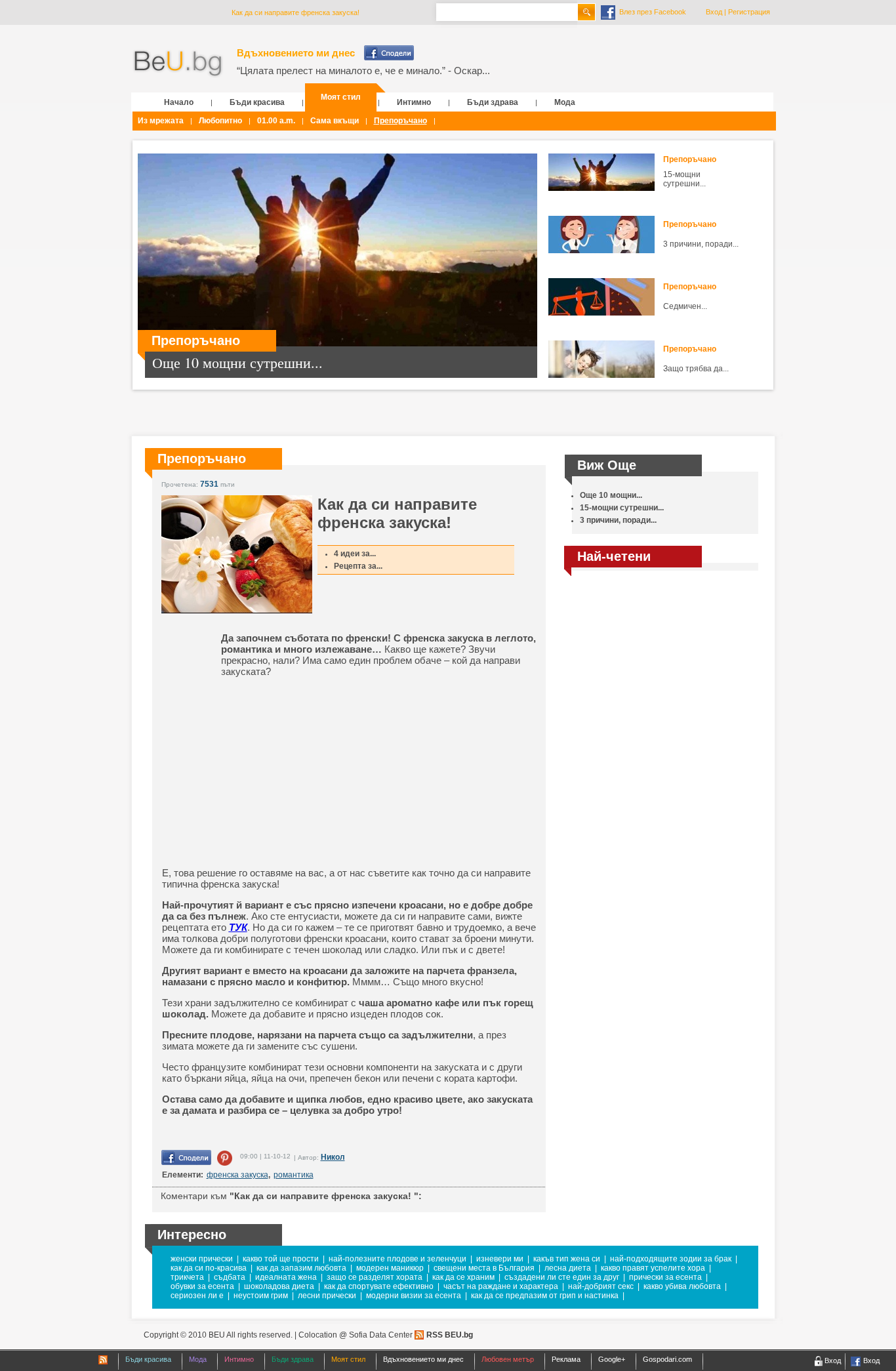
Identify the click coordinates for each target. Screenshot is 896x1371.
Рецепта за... (358, 566)
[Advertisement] (263, 772)
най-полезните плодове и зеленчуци (397, 1258)
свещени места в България (484, 1268)
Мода (564, 102)
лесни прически (327, 1295)
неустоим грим (261, 1295)
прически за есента (665, 1277)
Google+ (611, 1359)
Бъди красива (257, 102)
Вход (714, 12)
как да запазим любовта (301, 1268)
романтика (294, 1174)
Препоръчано (400, 120)
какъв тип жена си (566, 1258)
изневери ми (499, 1258)
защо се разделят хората (374, 1277)
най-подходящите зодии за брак (670, 1258)
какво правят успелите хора (653, 1268)
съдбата (229, 1277)
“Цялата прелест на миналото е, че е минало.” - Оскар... (363, 70)
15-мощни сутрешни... (684, 179)
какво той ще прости (281, 1258)
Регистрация (749, 12)
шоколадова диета (279, 1286)
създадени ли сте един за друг (561, 1277)
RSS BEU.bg (449, 1335)
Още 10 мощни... (611, 495)
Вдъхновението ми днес (296, 52)
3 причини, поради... (701, 244)
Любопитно (220, 120)
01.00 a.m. (276, 120)
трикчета (187, 1277)
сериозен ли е (197, 1295)
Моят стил (341, 97)
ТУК (238, 927)
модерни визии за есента (413, 1295)
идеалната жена (286, 1277)
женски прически (202, 1258)
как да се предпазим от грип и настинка (545, 1295)
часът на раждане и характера (500, 1286)
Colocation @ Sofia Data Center (355, 1335)
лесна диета (567, 1268)
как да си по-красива (209, 1268)
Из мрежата (161, 120)
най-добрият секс (601, 1286)
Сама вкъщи (334, 120)
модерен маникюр (390, 1268)
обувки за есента (202, 1286)
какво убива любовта (682, 1286)
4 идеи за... (355, 553)
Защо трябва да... (696, 368)
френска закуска (237, 1174)
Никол (333, 1157)
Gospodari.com (667, 1359)
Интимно (414, 102)
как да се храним (463, 1277)
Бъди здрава (492, 102)
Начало (178, 102)
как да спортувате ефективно (379, 1286)
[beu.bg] (178, 64)
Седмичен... (685, 306)
